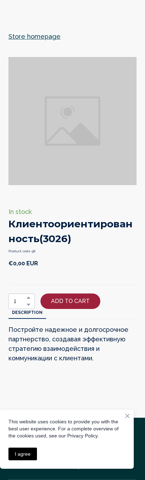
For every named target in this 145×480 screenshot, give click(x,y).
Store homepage (34, 36)
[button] (28, 298)
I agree (23, 454)
